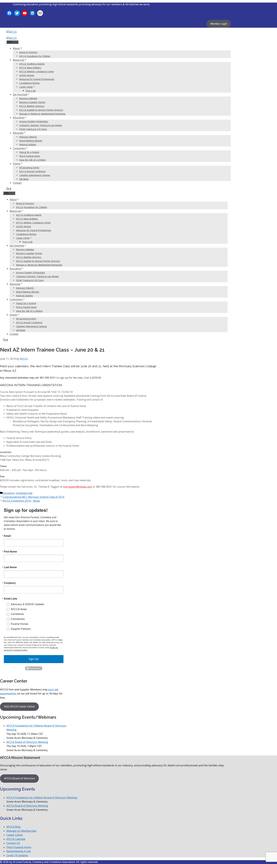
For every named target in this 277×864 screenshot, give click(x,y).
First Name (10, 551)
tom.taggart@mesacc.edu (77, 486)
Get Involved (20, 94)
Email (7, 536)
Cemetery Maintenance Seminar (34, 175)
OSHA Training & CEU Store (33, 129)
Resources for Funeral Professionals (36, 79)
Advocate (18, 132)
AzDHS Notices (26, 75)
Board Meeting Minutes (30, 140)
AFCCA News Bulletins (30, 67)
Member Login (218, 23)
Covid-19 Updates (17, 855)
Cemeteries (17, 614)
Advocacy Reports (28, 137)
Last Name (10, 567)
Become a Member (28, 98)
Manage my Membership (21, 830)
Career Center (26, 87)
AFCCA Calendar (15, 839)
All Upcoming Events (29, 167)
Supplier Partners (21, 629)
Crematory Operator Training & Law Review (40, 125)
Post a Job (31, 90)
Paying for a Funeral (29, 152)
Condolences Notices (29, 83)
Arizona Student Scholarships (33, 121)
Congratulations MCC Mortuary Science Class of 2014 (33, 497)
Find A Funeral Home (29, 156)
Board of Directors (28, 52)
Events (16, 163)
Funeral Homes (19, 624)
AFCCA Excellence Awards (32, 64)
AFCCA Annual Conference (32, 171)
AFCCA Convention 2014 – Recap (21, 500)
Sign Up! (33, 659)
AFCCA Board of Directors (19, 778)
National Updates (27, 144)
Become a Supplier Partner (32, 102)
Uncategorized (24, 493)
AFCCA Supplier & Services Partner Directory (41, 110)
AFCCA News (19, 609)
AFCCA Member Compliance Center (36, 71)
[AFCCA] (11, 38)
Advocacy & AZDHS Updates (27, 604)
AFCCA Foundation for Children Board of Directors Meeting (41, 797)
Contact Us (13, 843)
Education (19, 117)
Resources (18, 59)
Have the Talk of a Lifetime (32, 160)
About (16, 48)
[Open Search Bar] (9, 189)
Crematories (18, 619)
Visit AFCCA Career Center (19, 706)
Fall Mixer (24, 179)
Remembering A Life (18, 851)
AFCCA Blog (13, 826)
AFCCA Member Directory (31, 106)
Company (10, 583)
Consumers (19, 148)
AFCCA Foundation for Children (34, 56)
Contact (17, 182)
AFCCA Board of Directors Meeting (27, 742)
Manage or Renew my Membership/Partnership (42, 114)
